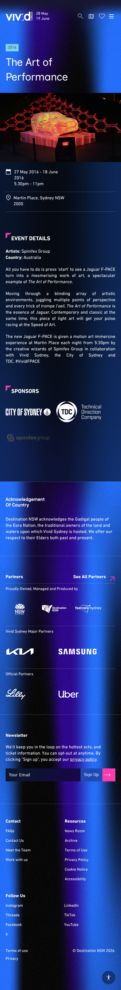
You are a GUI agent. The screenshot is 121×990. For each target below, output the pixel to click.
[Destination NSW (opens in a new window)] (54, 609)
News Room (75, 831)
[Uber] (82, 694)
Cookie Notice (76, 870)
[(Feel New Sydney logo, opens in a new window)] (88, 609)
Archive (71, 841)
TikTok (69, 915)
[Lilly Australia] (29, 694)
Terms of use (17, 951)
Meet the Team (18, 851)
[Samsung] (82, 651)
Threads (13, 915)
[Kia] (29, 651)
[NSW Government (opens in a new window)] (20, 609)
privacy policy (83, 759)
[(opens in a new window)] (28, 412)
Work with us (17, 860)
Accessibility (75, 879)
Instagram (14, 906)
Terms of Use (76, 851)
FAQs (10, 831)
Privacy (12, 959)
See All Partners (89, 577)
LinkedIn (71, 906)
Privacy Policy (76, 860)
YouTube (71, 925)
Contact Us (15, 841)
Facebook (14, 925)
